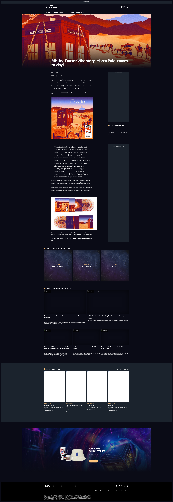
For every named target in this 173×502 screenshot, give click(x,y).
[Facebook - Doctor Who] (116, 486)
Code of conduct (119, 490)
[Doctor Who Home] (51, 7)
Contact (57, 486)
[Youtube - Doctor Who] (119, 486)
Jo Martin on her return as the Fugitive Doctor (85, 347)
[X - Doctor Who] (122, 486)
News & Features (58, 12)
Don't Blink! (90, 405)
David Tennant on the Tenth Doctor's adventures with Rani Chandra (62, 316)
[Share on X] (59, 75)
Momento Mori (49, 405)
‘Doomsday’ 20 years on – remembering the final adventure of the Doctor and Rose (58, 347)
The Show (48, 12)
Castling (110, 405)
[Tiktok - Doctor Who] (127, 486)
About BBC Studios (68, 486)
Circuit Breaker (80, 12)
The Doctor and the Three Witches (74, 406)
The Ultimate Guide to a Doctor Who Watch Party (112, 347)
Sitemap (127, 490)
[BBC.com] (47, 486)
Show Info (58, 266)
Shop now (93, 461)
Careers (78, 486)
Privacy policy (103, 490)
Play (67, 12)
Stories (86, 266)
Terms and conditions (93, 490)
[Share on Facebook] (56, 75)
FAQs (84, 486)
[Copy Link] (61, 75)
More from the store (122, 369)
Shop (72, 12)
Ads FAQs (85, 490)
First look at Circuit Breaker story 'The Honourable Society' (105, 316)
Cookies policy (111, 490)
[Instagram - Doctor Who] (124, 486)
